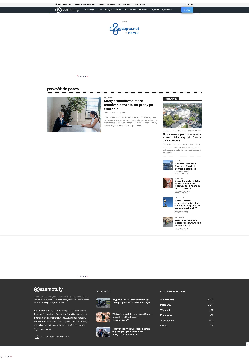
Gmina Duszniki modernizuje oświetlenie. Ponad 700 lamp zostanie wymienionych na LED (188, 205)
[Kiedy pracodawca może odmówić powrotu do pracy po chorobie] (74, 114)
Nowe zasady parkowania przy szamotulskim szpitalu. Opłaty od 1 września (182, 137)
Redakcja (107, 113)
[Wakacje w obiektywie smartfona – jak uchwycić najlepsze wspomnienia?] (103, 317)
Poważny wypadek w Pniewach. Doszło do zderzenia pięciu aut (185, 166)
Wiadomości (167, 131)
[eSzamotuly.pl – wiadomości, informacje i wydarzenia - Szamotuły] (67, 10)
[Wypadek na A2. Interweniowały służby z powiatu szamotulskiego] (103, 303)
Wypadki (178, 161)
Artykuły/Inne (108, 97)
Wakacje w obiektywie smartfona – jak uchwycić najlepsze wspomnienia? (132, 317)
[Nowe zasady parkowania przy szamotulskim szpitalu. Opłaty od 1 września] (182, 115)
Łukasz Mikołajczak (179, 131)
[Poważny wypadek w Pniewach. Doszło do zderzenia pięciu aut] (168, 165)
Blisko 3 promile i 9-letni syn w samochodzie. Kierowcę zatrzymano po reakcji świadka (187, 185)
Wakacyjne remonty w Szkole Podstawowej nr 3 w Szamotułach (188, 223)
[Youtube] (192, 4)
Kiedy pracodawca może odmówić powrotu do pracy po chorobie (128, 105)
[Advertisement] (124, 55)
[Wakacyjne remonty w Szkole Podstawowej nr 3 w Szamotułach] (168, 222)
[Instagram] (189, 4)
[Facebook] (186, 4)
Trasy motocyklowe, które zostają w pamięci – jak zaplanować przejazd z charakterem (131, 332)
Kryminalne (179, 178)
